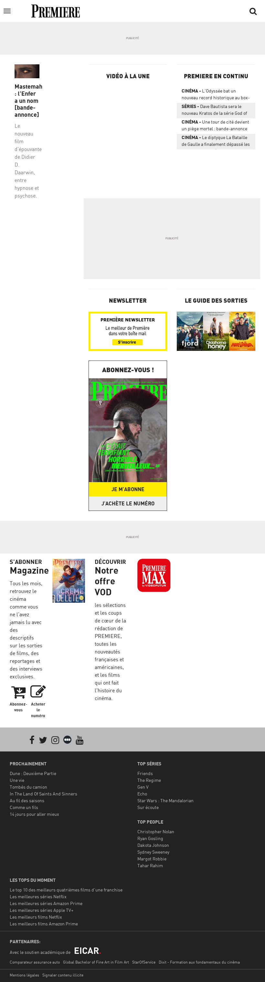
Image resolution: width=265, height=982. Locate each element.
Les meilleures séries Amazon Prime (46, 903)
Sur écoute (148, 807)
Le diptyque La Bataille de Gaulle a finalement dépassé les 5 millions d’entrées (216, 142)
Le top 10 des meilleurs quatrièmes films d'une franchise (66, 889)
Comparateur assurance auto (35, 962)
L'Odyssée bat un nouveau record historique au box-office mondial (216, 95)
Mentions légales (24, 975)
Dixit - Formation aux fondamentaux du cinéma (199, 962)
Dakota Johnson (153, 845)
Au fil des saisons (27, 800)
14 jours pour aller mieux (34, 814)
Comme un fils (24, 807)
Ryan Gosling (150, 838)
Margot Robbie (151, 858)
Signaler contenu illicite (62, 975)
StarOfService (143, 962)
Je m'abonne (127, 489)
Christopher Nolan (155, 831)
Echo (142, 793)
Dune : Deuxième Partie (33, 773)
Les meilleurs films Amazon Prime (44, 923)
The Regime (149, 780)
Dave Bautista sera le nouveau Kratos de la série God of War (214, 110)
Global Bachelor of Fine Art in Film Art (96, 962)
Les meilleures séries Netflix (38, 896)
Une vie (17, 780)
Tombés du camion (28, 787)
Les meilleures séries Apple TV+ (41, 910)
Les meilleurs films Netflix (36, 917)
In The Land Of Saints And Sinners (43, 793)
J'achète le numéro (127, 503)
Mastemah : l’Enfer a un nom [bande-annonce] (27, 100)
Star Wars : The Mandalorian (165, 800)
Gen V (143, 787)
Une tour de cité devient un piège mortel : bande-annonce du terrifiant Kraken (215, 126)
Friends (145, 773)
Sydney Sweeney (153, 852)
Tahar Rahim (150, 865)
